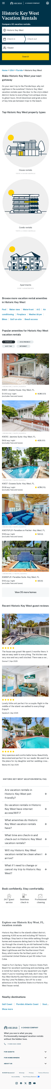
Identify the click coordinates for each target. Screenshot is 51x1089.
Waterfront (28, 309)
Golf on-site (16, 319)
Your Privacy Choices (29, 1076)
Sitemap (21, 1072)
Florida (19, 70)
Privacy (31, 1072)
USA (12, 70)
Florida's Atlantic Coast (27, 1004)
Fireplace (21, 314)
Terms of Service (43, 1072)
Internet (23, 346)
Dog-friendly (25, 342)
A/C (38, 309)
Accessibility (16, 1076)
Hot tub (8, 346)
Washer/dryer (35, 314)
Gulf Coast (7, 1004)
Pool (4, 309)
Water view (14, 309)
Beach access (31, 319)
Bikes (4, 319)
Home (5, 70)
